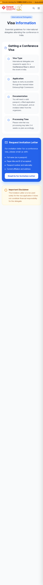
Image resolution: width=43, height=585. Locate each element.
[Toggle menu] (38, 8)
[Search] (34, 8)
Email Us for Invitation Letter (21, 176)
